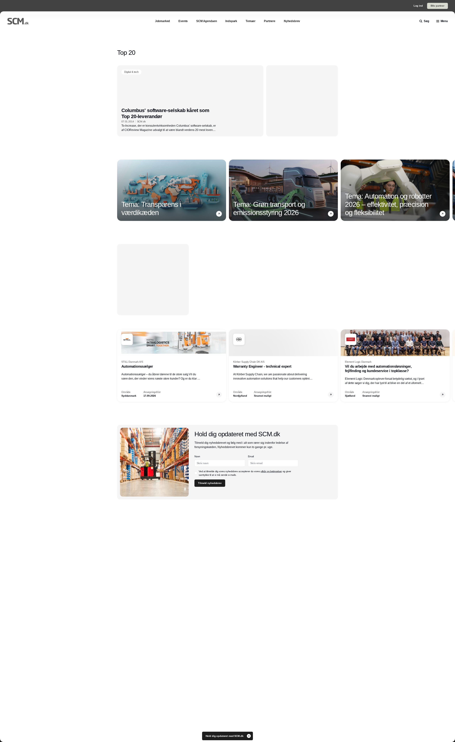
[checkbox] (195, 473)
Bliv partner (437, 5)
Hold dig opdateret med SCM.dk (225, 736)
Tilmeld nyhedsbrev (209, 483)
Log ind (418, 5)
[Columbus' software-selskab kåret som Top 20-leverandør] (190, 100)
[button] (219, 214)
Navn (197, 456)
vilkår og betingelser (271, 471)
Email (251, 456)
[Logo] (18, 21)
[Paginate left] (120, 190)
